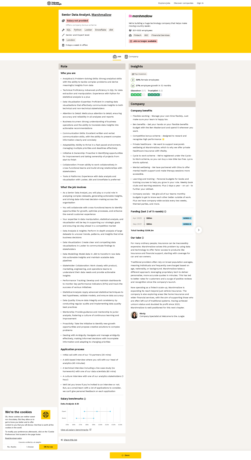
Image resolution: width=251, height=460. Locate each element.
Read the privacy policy (13, 438)
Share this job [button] (70, 440)
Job (119, 56)
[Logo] (54, 3)
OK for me (48, 447)
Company (133, 56)
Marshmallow (101, 14)
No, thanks (11, 447)
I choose (30, 447)
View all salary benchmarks (74, 430)
